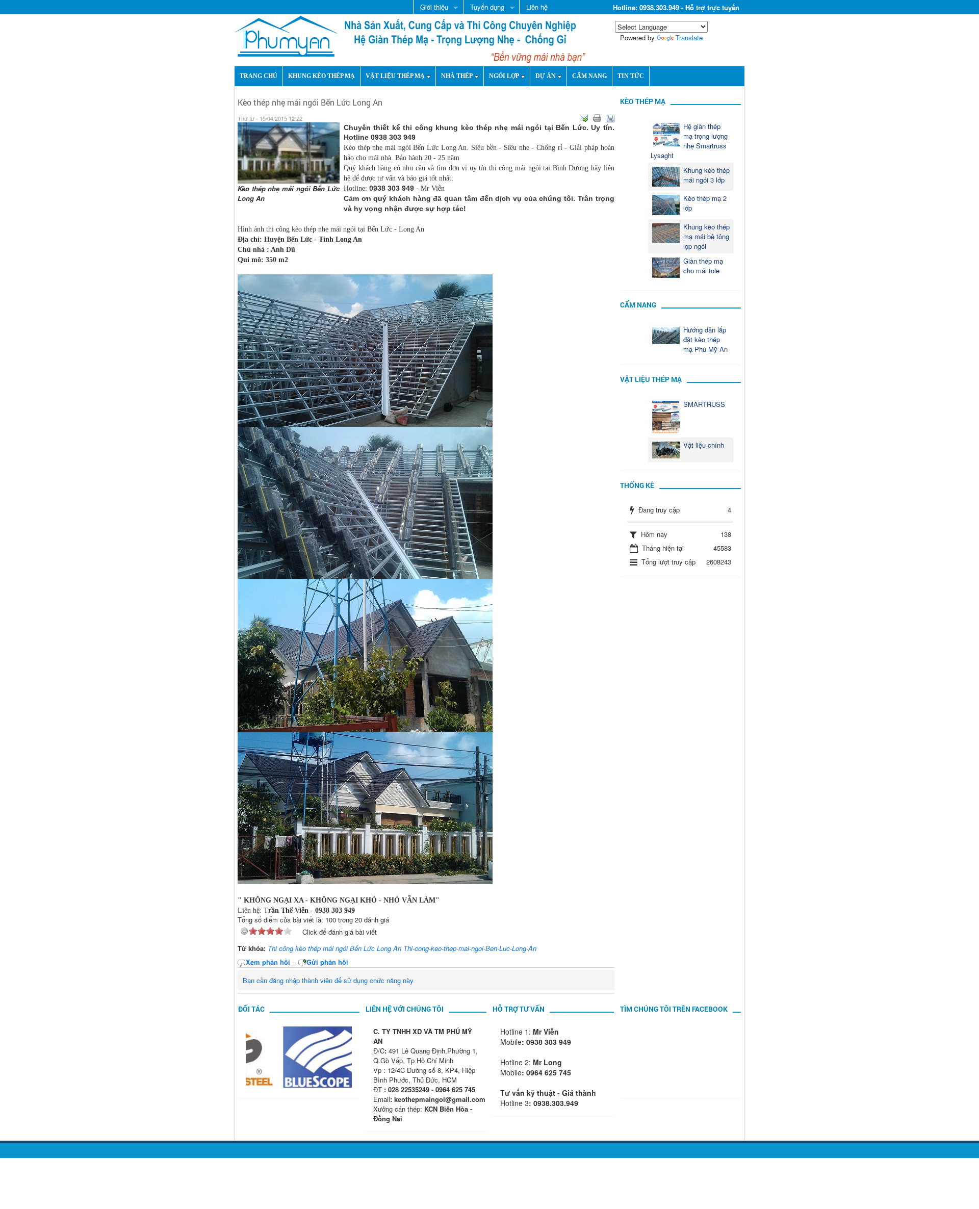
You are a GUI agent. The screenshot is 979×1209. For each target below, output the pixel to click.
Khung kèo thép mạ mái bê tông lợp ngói (706, 236)
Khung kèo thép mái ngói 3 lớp (706, 175)
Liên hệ (537, 7)
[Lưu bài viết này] (610, 118)
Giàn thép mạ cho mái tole (703, 265)
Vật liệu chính (703, 445)
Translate (689, 37)
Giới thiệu (430, 7)
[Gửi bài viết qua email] (584, 118)
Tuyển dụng (483, 7)
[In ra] (597, 118)
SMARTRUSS (704, 404)
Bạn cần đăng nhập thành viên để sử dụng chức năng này (328, 980)
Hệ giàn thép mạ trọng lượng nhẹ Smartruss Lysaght (689, 140)
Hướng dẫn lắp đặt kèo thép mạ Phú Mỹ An (705, 339)
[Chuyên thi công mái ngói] (286, 35)
